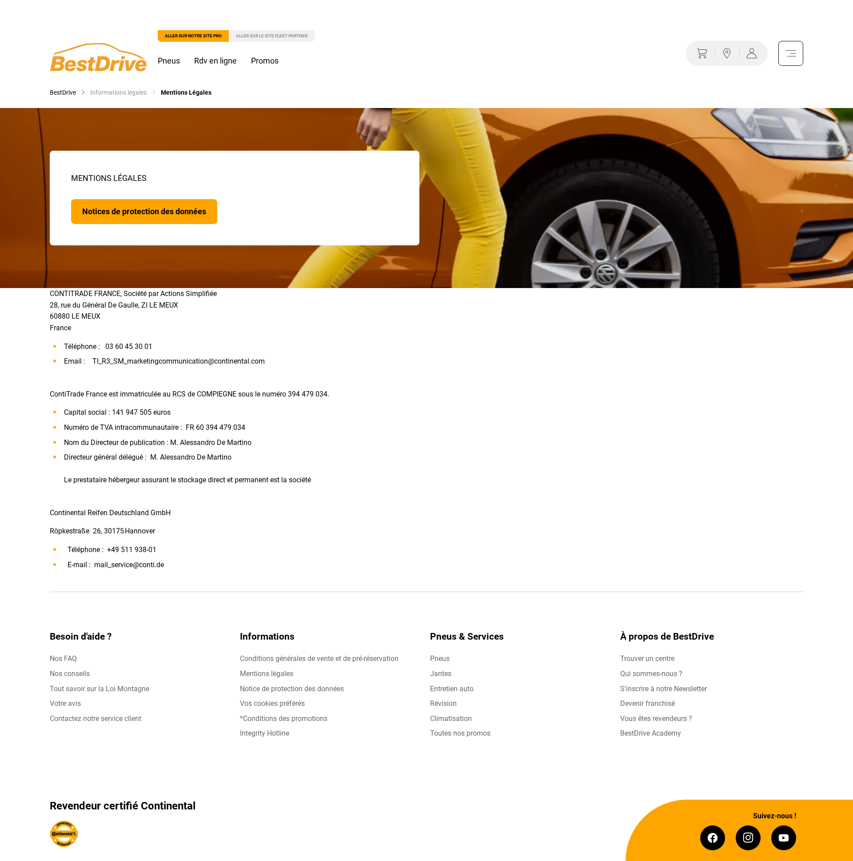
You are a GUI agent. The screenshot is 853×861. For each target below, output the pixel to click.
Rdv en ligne (215, 60)
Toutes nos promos (460, 733)
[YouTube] (783, 837)
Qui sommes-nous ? (651, 673)
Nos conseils (70, 673)
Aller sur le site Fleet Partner (271, 35)
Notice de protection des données (292, 689)
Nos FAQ (63, 658)
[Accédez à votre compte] (753, 53)
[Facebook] (712, 837)
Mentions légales (266, 673)
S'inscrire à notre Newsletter (663, 689)
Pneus (169, 60)
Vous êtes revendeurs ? (656, 718)
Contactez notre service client (95, 718)
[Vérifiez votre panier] (700, 53)
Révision (443, 703)
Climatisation (451, 718)
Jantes (440, 673)
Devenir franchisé (647, 703)
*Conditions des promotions (283, 718)
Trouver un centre (647, 658)
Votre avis (65, 703)
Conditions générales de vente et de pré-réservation (319, 658)
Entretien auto (452, 689)
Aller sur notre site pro (193, 35)
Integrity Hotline (264, 733)
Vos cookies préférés (272, 703)
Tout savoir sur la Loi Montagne (99, 689)
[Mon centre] (726, 53)
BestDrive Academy (650, 733)
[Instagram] (748, 837)
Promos (265, 60)
